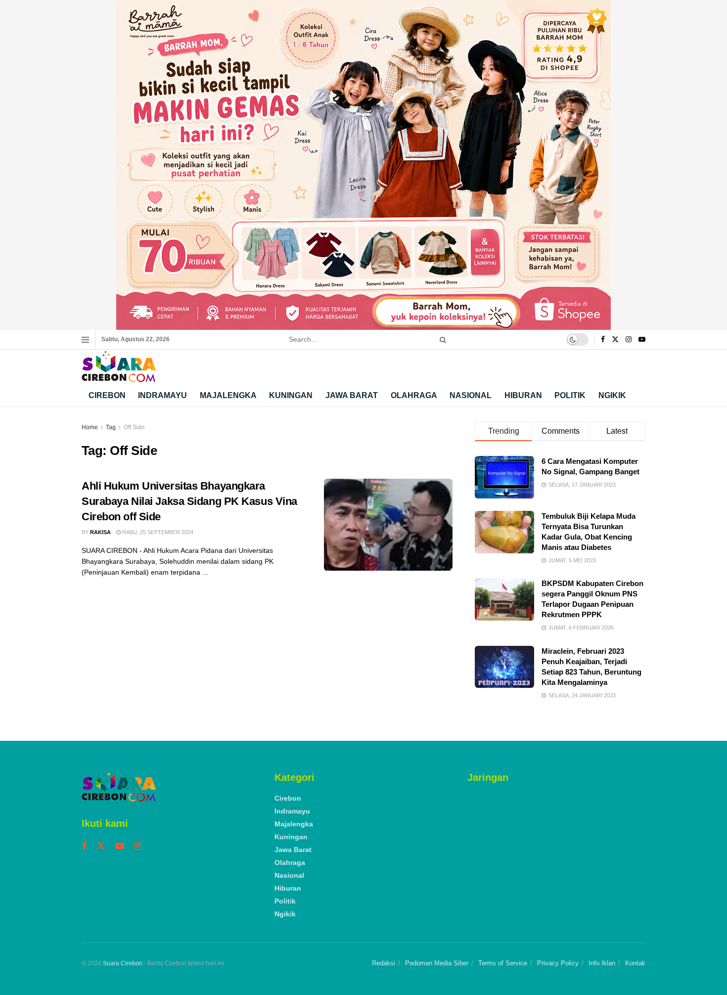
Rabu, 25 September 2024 (157, 532)
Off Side (134, 427)
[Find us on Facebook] (603, 340)
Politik (570, 395)
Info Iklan (602, 963)
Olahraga (414, 395)
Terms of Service (502, 963)
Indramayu (162, 395)
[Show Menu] (85, 340)
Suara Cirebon (122, 963)
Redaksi (383, 963)
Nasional (471, 395)
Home (90, 427)
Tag (111, 427)
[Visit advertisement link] (363, 165)
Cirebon (107, 395)
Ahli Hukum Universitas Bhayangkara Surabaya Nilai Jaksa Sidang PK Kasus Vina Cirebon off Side (189, 501)
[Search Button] (441, 339)
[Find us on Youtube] (641, 340)
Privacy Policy (558, 963)
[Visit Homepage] (119, 366)
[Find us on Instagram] (629, 340)
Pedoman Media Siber (436, 963)
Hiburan (523, 395)
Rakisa (100, 532)
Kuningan (291, 395)
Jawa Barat (351, 395)
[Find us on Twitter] (615, 340)
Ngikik (612, 395)
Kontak (635, 963)
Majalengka (228, 395)
